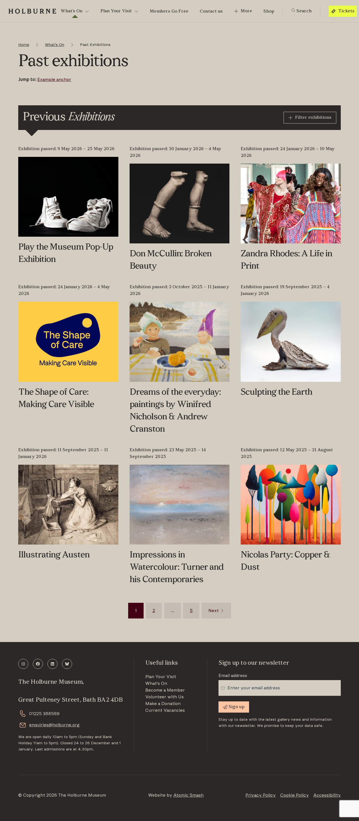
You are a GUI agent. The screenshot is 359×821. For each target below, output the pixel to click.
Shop (268, 11)
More (246, 11)
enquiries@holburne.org (54, 725)
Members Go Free (169, 11)
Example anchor (54, 79)
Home (23, 45)
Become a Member (165, 690)
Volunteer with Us (164, 697)
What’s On (71, 11)
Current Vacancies (165, 710)
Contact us (211, 11)
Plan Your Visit (116, 11)
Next (213, 610)
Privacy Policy (260, 795)
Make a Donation (163, 703)
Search (303, 11)
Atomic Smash (188, 795)
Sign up (237, 707)
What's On (156, 683)
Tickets (346, 11)
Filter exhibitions (313, 117)
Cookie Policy (294, 795)
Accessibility (327, 795)
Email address (232, 675)
